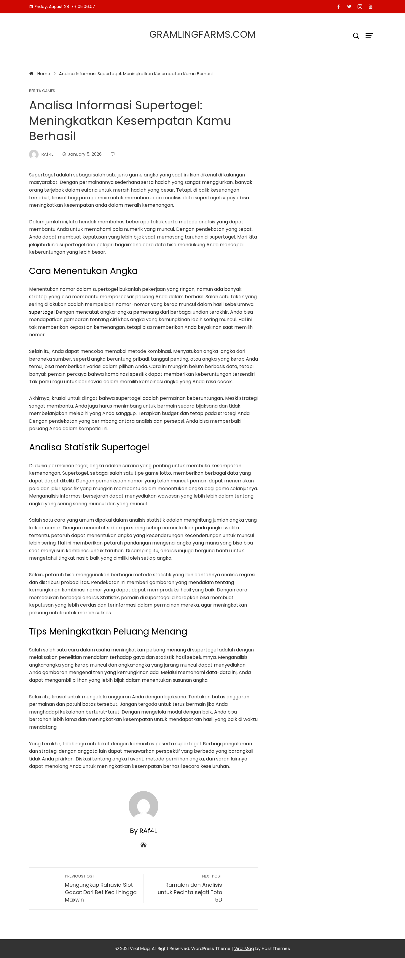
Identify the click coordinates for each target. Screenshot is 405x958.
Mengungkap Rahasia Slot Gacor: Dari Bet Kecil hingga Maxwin (101, 888)
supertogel (42, 312)
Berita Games (42, 91)
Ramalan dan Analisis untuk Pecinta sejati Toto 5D (190, 888)
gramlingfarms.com (202, 34)
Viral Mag (244, 948)
